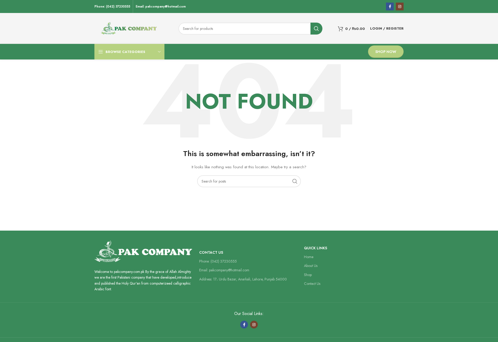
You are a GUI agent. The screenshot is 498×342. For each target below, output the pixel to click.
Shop (308, 274)
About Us (310, 265)
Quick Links (315, 248)
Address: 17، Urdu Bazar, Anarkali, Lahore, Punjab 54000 (243, 279)
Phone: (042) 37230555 (218, 261)
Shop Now (385, 51)
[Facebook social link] (390, 6)
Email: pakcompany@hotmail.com (224, 270)
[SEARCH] (316, 29)
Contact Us (211, 252)
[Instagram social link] (400, 6)
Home (308, 256)
